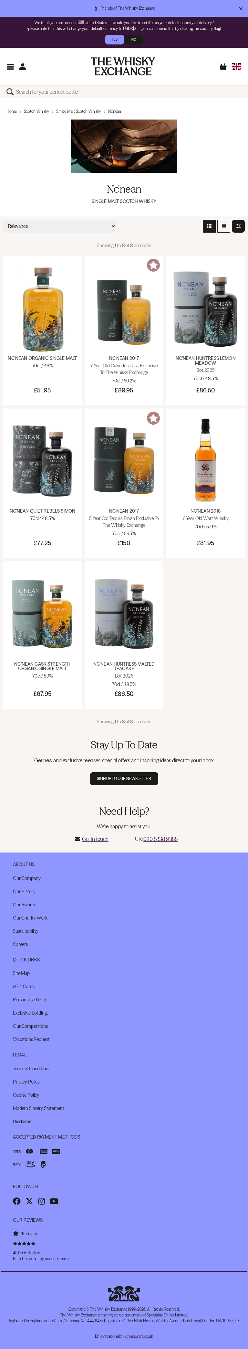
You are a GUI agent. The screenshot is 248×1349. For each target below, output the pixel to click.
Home (11, 111)
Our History (24, 891)
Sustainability (25, 931)
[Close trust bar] (240, 8)
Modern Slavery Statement (38, 1108)
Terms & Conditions (31, 1069)
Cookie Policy (26, 1095)
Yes (115, 39)
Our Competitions (30, 1026)
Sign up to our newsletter (124, 778)
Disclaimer (23, 1121)
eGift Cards (23, 986)
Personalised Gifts (30, 1000)
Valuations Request (31, 1039)
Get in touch (95, 839)
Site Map (21, 973)
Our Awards (24, 905)
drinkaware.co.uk (139, 1336)
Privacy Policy (26, 1082)
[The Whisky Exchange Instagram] (41, 1201)
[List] (223, 226)
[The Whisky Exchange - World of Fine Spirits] (123, 66)
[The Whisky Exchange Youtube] (54, 1201)
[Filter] (238, 226)
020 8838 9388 (160, 839)
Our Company (26, 878)
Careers (20, 944)
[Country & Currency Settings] (236, 67)
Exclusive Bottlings (30, 1013)
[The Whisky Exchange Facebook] (17, 1201)
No (133, 39)
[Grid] (209, 226)
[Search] (11, 91)
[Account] (22, 67)
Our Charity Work (30, 918)
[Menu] (10, 67)
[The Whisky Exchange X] (29, 1201)
